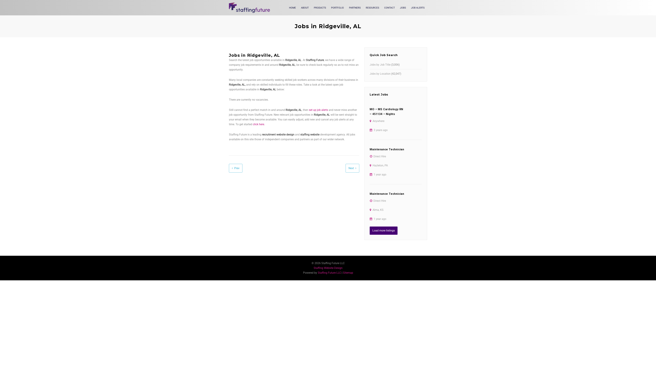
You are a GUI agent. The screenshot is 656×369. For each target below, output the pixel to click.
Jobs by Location (380, 73)
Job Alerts (418, 7)
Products (320, 7)
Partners (355, 7)
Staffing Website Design (328, 268)
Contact (389, 7)
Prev (237, 168)
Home (292, 7)
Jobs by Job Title (380, 64)
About (305, 7)
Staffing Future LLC (329, 272)
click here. (259, 124)
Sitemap (348, 272)
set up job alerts (318, 110)
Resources (372, 7)
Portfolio (337, 7)
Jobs (403, 7)
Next (351, 168)
